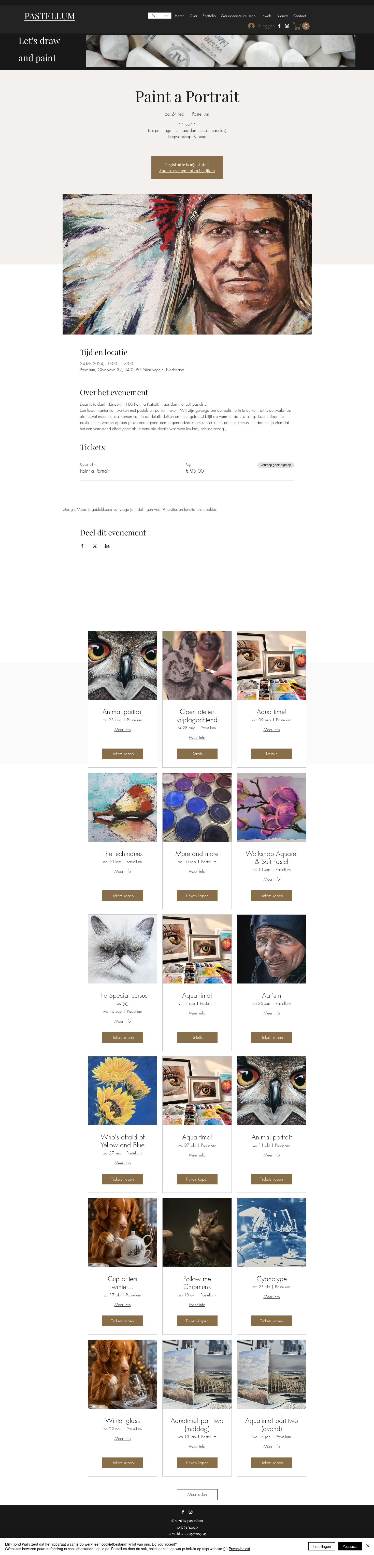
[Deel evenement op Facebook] (82, 546)
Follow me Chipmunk (197, 1283)
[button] (302, 26)
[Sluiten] (368, 1546)
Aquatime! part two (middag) (197, 1425)
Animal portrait (122, 712)
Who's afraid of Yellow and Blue (122, 1141)
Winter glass (122, 1421)
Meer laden (197, 1494)
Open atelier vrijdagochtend (197, 716)
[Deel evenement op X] (94, 546)
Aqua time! (272, 712)
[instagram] (287, 25)
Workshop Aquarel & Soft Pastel (271, 858)
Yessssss (350, 1546)
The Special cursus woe (122, 999)
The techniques (123, 854)
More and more (197, 854)
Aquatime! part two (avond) (271, 1425)
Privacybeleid (239, 1548)
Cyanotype (272, 1279)
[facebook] (279, 25)
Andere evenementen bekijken (187, 170)
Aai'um (271, 995)
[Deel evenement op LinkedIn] (107, 546)
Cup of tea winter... (122, 1283)
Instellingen (322, 1546)
